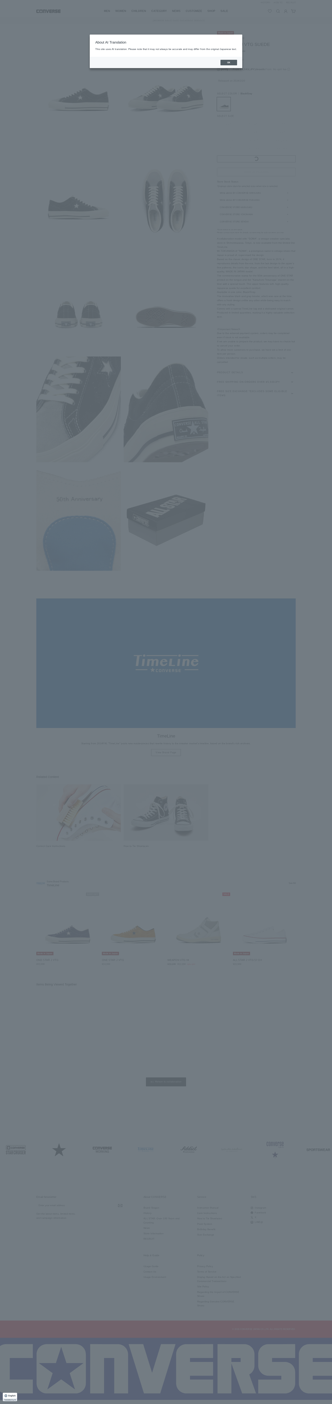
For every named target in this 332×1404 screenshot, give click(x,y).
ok (228, 62)
